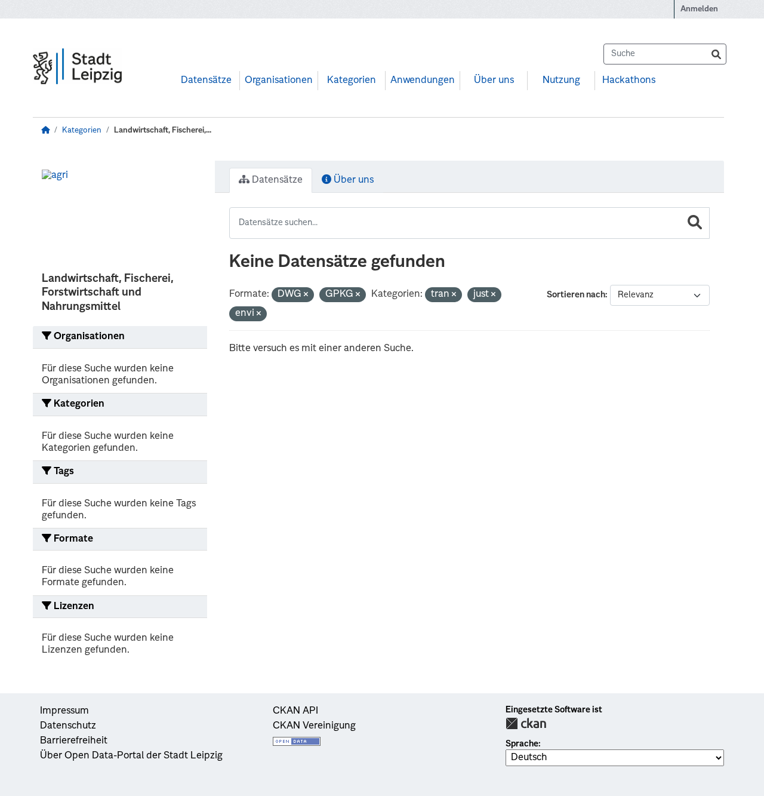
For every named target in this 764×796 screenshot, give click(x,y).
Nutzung (561, 80)
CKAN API (295, 711)
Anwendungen (422, 80)
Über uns (494, 80)
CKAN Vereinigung (314, 726)
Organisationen (279, 80)
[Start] (45, 130)
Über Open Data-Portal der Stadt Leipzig (131, 756)
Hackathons (628, 80)
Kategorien (351, 80)
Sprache (522, 744)
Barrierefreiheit (73, 741)
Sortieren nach (576, 295)
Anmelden (699, 9)
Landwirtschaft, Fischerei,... (162, 130)
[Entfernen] (306, 295)
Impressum (64, 711)
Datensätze (206, 80)
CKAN (526, 723)
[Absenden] (716, 54)
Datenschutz (68, 726)
